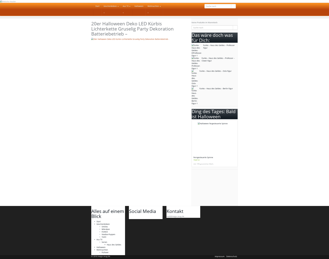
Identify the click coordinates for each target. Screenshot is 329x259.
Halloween (138, 6)
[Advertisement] (139, 60)
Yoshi (104, 237)
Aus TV (126, 6)
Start (97, 6)
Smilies (105, 226)
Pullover (105, 252)
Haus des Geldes (114, 244)
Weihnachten (153, 6)
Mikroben (106, 229)
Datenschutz (231, 256)
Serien (104, 242)
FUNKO (105, 232)
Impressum (220, 256)
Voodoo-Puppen (108, 234)
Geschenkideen (110, 6)
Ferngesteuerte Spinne (203, 157)
